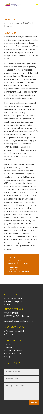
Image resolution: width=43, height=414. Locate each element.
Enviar (34, 402)
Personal (8, 26)
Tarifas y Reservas (14, 353)
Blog (8, 356)
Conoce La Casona (14, 350)
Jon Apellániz (13, 23)
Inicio (8, 344)
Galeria (9, 347)
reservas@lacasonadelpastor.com (18, 321)
